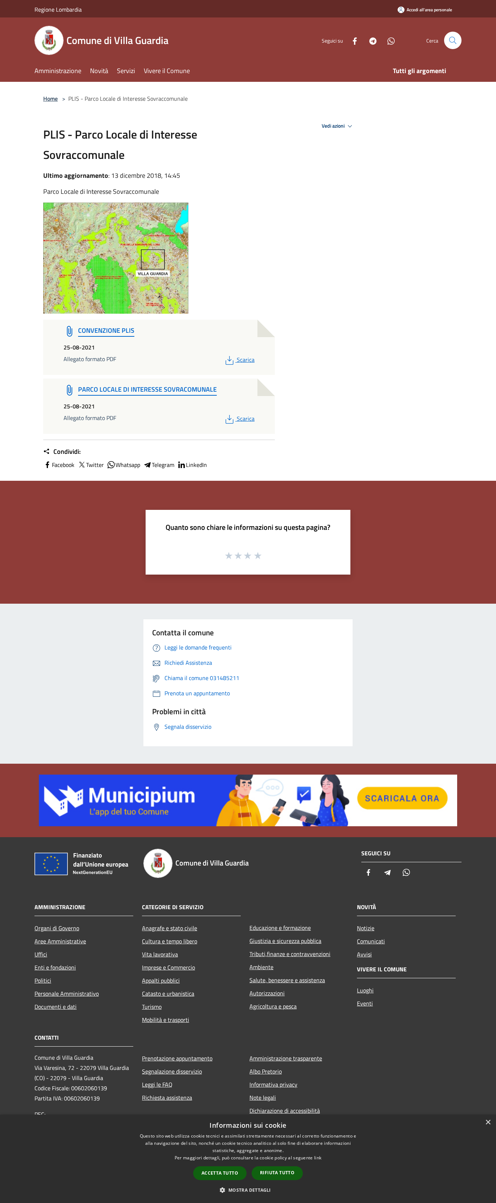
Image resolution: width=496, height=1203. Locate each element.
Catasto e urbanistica (168, 993)
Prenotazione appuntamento (177, 1058)
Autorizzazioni (267, 993)
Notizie (365, 928)
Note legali (262, 1097)
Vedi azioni (334, 126)
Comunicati (371, 941)
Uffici (40, 954)
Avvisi (364, 954)
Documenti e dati (55, 1006)
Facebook (63, 464)
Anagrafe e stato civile (169, 928)
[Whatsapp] (388, 40)
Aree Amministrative (60, 941)
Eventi (365, 1003)
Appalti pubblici (161, 980)
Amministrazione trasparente (285, 1058)
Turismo (152, 1006)
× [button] (488, 1122)
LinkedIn (196, 464)
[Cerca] (453, 40)
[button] (248, 1190)
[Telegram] (370, 40)
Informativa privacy (273, 1084)
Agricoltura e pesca (273, 1006)
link (317, 1158)
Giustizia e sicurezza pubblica (285, 940)
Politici (42, 980)
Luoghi (365, 990)
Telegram (163, 464)
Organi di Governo (56, 928)
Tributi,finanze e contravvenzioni (289, 954)
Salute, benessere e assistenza (287, 980)
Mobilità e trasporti (165, 1019)
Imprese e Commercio (168, 967)
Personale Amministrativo (66, 993)
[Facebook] (352, 40)
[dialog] (248, 1159)
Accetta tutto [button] (220, 1173)
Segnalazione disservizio (172, 1071)
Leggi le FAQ (157, 1084)
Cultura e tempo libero (169, 941)
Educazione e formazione (280, 927)
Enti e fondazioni (55, 967)
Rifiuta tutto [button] (277, 1173)
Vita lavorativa (160, 954)
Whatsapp (127, 464)
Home (50, 98)
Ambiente (261, 967)
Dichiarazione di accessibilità (284, 1110)
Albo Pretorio (265, 1071)
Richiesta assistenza (167, 1097)
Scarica (245, 359)
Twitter (95, 464)
